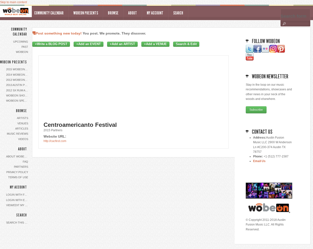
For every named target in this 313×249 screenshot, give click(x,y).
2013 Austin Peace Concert (17, 84)
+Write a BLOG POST (51, 44)
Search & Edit (186, 44)
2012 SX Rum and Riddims (17, 90)
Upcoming (20, 41)
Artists (22, 118)
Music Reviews (17, 133)
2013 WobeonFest (17, 79)
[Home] (16, 11)
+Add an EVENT (88, 44)
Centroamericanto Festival (80, 124)
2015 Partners (53, 130)
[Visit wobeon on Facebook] (257, 51)
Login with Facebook (17, 194)
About (132, 13)
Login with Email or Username (17, 200)
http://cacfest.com (55, 141)
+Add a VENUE (155, 44)
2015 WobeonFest (17, 69)
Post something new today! (59, 33)
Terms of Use (18, 177)
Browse (113, 13)
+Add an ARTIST (122, 44)
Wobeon (22, 51)
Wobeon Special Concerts (17, 100)
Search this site (17, 222)
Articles (21, 128)
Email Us (259, 161)
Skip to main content (13, 2)
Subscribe (256, 109)
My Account (155, 13)
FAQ (25, 161)
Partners (21, 166)
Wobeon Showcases (17, 95)
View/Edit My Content (17, 205)
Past (25, 46)
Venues (22, 123)
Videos (23, 139)
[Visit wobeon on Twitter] (250, 51)
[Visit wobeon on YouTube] (250, 59)
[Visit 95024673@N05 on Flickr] (265, 51)
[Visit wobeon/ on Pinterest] (281, 51)
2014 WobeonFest (17, 74)
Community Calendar (49, 13)
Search (178, 13)
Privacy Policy (17, 172)
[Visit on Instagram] (273, 51)
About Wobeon (17, 156)
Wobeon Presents (85, 13)
